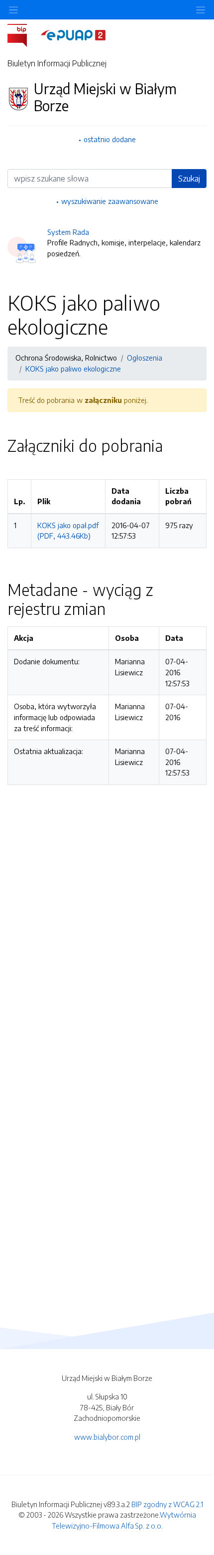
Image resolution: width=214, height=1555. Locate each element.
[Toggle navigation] (200, 9)
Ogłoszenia (144, 357)
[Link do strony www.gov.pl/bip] (23, 34)
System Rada (68, 231)
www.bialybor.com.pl (107, 1436)
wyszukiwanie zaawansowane (109, 200)
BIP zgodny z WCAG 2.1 (167, 1504)
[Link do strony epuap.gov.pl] (73, 34)
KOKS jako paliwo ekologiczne (73, 368)
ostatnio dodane (110, 139)
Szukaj (189, 179)
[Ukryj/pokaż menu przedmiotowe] (13, 9)
